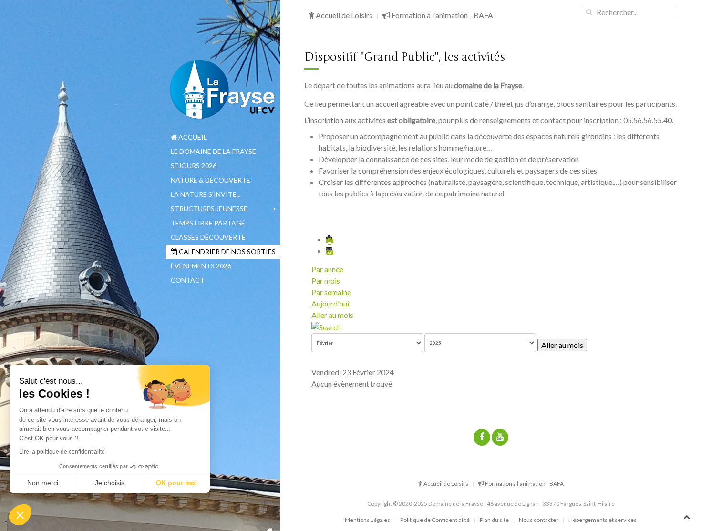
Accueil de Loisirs (343, 15)
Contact (188, 280)
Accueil (192, 137)
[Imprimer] (330, 239)
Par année (327, 269)
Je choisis (109, 483)
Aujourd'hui (330, 303)
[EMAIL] (330, 250)
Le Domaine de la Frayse (213, 151)
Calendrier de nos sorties (226, 251)
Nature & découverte (210, 180)
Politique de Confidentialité (435, 519)
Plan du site (494, 519)
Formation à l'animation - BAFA (441, 15)
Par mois (325, 280)
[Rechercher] (326, 326)
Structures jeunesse (209, 208)
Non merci (42, 483)
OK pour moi (176, 483)
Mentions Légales (367, 519)
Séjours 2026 (193, 166)
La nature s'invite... (206, 194)
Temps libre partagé (208, 223)
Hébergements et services (602, 519)
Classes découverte (208, 237)
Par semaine (331, 291)
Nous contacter (538, 519)
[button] (20, 514)
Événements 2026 (201, 266)
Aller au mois (332, 314)
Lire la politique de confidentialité (62, 452)
